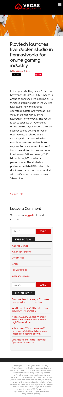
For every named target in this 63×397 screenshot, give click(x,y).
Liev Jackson (17, 71)
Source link (16, 194)
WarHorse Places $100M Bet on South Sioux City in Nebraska (31, 309)
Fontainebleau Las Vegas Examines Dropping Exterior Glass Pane (30, 300)
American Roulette (22, 251)
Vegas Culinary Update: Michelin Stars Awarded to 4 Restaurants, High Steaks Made (29, 319)
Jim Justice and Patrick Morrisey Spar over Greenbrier (29, 341)
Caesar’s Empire (21, 275)
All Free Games (20, 245)
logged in (30, 215)
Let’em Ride (18, 257)
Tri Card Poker (19, 269)
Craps (15, 263)
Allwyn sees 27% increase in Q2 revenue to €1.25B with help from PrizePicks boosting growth (29, 331)
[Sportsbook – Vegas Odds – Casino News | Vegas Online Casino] (31, 9)
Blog (27, 71)
